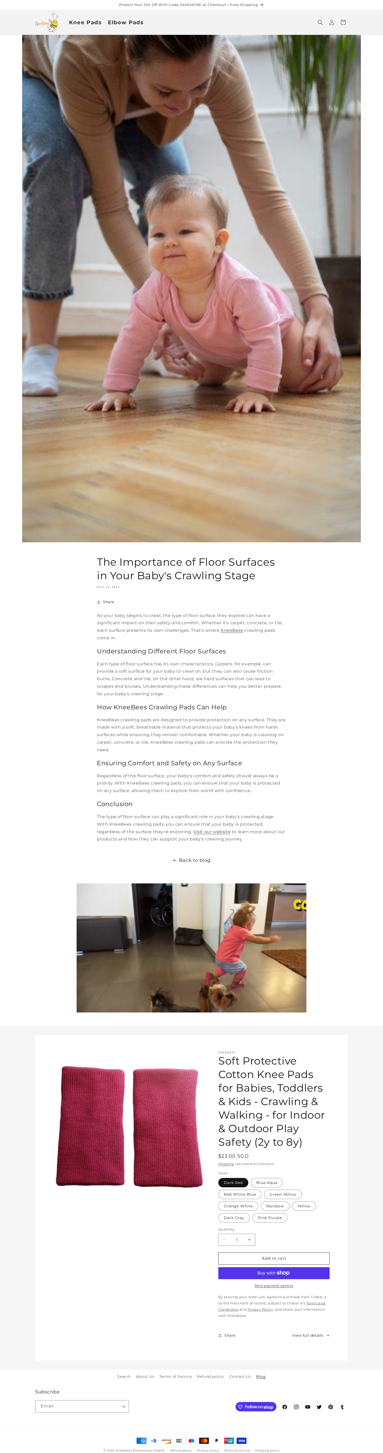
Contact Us (240, 1376)
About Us (145, 1376)
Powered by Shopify (149, 1450)
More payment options (274, 1285)
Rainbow (275, 1206)
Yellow (304, 1206)
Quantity (226, 1229)
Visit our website (212, 831)
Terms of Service (175, 1376)
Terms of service (237, 1450)
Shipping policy (267, 1450)
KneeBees (232, 630)
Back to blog (195, 860)
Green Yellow (283, 1194)
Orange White (238, 1206)
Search (124, 1376)
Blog (260, 1376)
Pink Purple (270, 1217)
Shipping (226, 1164)
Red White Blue (240, 1194)
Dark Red (233, 1182)
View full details (307, 1335)
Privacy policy (208, 1450)
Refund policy (210, 1376)
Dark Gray (234, 1217)
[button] (320, 22)
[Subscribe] (123, 1406)
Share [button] (108, 602)
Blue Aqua (266, 1182)
